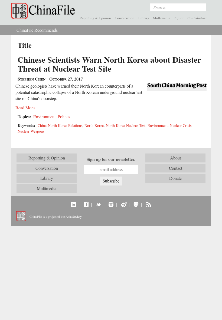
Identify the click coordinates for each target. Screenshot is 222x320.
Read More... (26, 107)
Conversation (125, 17)
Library (143, 17)
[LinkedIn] (73, 204)
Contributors (197, 17)
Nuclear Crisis (180, 125)
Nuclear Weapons (31, 131)
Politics (64, 116)
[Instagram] (110, 204)
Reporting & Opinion (95, 17)
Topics (179, 17)
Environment (44, 116)
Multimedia (161, 17)
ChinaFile (44, 11)
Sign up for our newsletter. (111, 159)
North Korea (94, 125)
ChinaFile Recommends (37, 30)
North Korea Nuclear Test (125, 125)
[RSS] (148, 204)
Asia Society (73, 216)
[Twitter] (98, 204)
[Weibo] (123, 204)
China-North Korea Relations (60, 125)
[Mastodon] (136, 204)
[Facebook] (86, 204)
